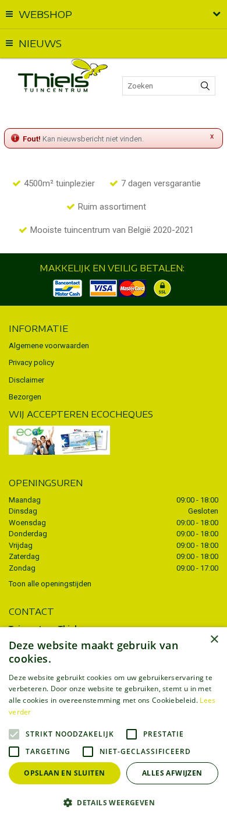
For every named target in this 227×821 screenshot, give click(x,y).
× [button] (214, 639)
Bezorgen (25, 396)
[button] (113, 802)
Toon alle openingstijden (50, 583)
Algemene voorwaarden (49, 345)
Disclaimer (26, 380)
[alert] (113, 724)
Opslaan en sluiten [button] (64, 773)
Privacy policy (31, 362)
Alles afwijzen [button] (172, 773)
